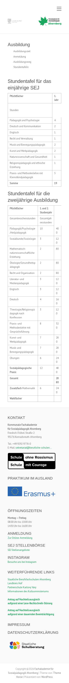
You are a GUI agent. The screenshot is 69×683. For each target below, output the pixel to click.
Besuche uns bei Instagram (22, 562)
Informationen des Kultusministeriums (28, 591)
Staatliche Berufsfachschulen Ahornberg (29, 579)
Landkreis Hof (15, 583)
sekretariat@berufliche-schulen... (34, 447)
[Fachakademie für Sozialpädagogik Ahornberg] (34, 22)
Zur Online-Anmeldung (20, 538)
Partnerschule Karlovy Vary (22, 587)
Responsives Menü (59, 9)
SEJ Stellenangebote (19, 550)
